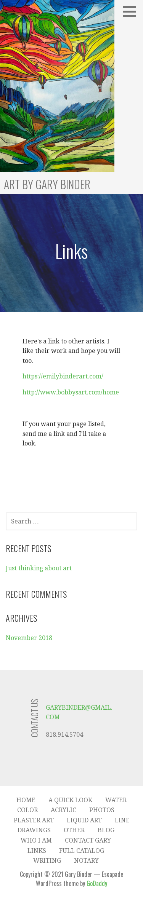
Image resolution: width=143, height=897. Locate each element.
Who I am (36, 840)
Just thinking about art (39, 568)
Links (36, 850)
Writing (47, 860)
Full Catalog (81, 850)
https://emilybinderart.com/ (62, 376)
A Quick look (70, 800)
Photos (101, 810)
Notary (86, 860)
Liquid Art (84, 820)
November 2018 (29, 638)
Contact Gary (88, 840)
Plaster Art (34, 820)
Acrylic (63, 810)
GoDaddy (97, 883)
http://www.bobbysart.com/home (70, 392)
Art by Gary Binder (47, 184)
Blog (106, 830)
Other (74, 830)
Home (25, 800)
